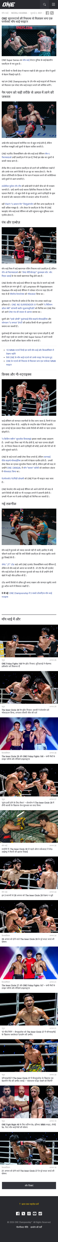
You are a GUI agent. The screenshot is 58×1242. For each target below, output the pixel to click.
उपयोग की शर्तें (36, 1227)
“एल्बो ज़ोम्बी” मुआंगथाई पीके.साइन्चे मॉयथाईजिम (29, 319)
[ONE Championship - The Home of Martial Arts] (8, 4)
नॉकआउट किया (9, 471)
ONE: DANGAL (14, 468)
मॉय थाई (26, 60)
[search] (44, 4)
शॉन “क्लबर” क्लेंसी (31, 468)
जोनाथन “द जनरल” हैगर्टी (12, 322)
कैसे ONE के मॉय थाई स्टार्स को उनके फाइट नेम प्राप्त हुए (29, 357)
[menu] (53, 4)
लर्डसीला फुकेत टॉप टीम (11, 186)
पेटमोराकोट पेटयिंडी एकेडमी (13, 478)
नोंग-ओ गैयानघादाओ (10, 272)
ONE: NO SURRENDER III (24, 304)
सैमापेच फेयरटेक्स (17, 294)
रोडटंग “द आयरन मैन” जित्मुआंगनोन (19, 204)
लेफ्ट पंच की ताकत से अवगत (20, 312)
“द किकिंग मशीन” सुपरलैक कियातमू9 (16, 439)
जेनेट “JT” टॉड (8, 564)
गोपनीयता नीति (22, 1227)
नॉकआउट (32, 294)
